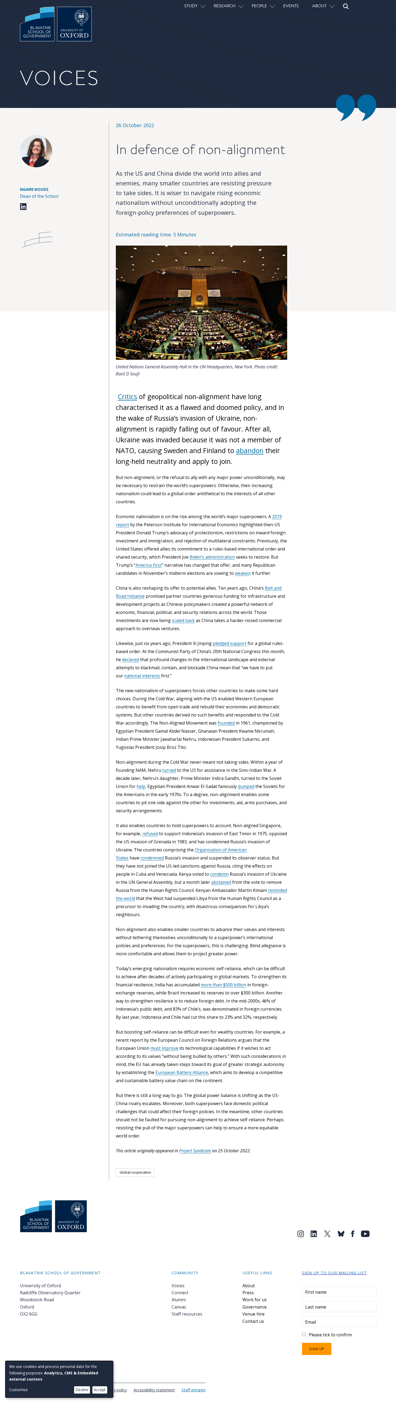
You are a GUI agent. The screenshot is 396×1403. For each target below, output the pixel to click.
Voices (178, 1286)
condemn (219, 874)
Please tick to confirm (330, 1335)
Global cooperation (135, 1172)
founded (226, 723)
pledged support (229, 643)
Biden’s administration (212, 557)
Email (310, 1322)
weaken (243, 573)
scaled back (183, 620)
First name (315, 1292)
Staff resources (187, 1314)
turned (169, 770)
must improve (164, 1048)
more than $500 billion (223, 985)
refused (150, 834)
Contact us (253, 1321)
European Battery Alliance (181, 1072)
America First (149, 565)
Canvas (179, 1307)
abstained (221, 882)
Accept (100, 1389)
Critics (127, 396)
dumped (246, 786)
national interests (142, 676)
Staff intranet (194, 1389)
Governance (254, 1307)
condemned (152, 858)
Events (291, 5)
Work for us (254, 1300)
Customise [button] (18, 1389)
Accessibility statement (154, 1389)
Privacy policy (115, 1389)
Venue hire (253, 1314)
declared (130, 660)
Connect (180, 1293)
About (248, 1286)
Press (248, 1293)
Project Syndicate (195, 1151)
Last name (315, 1307)
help (141, 786)
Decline (81, 1389)
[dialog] (59, 1379)
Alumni (179, 1300)
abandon (249, 450)
